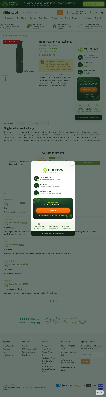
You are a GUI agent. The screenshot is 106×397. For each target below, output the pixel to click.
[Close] (72, 164)
